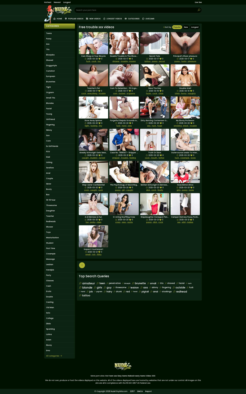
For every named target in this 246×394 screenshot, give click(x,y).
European (50, 76)
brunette (140, 283)
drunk (119, 291)
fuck (88, 61)
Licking (49, 162)
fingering (166, 287)
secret (162, 61)
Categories (133, 18)
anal (155, 291)
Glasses (50, 280)
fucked (122, 93)
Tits (47, 49)
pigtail (145, 291)
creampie (184, 158)
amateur (88, 283)
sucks (130, 222)
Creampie (50, 253)
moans (132, 61)
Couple (49, 178)
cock (94, 61)
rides (99, 222)
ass (148, 125)
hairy (109, 291)
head (135, 291)
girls (179, 190)
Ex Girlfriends (52, 146)
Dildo (48, 323)
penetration (115, 283)
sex (178, 222)
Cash (48, 286)
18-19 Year (50, 200)
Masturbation (52, 237)
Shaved (49, 60)
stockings (167, 291)
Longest (67, 2)
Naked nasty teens (136, 376)
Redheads (51, 221)
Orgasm (50, 92)
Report (148, 391)
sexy (130, 125)
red (128, 291)
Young (49, 114)
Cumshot (50, 71)
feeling (132, 158)
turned (102, 158)
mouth (154, 158)
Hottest (47, 2)
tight (87, 125)
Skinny (49, 130)
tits (161, 283)
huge (159, 125)
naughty (192, 93)
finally (160, 190)
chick (160, 93)
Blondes (50, 103)
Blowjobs (50, 55)
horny (183, 93)
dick (148, 190)
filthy (99, 254)
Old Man (50, 307)
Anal (48, 173)
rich (93, 254)
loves (193, 158)
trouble (124, 61)
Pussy (48, 38)
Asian (48, 339)
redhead (181, 291)
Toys (48, 232)
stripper (116, 158)
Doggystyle (51, 65)
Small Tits (50, 98)
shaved (171, 283)
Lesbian (49, 264)
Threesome (51, 205)
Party (48, 275)
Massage (50, 259)
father (161, 158)
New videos (94, 18)
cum (115, 93)
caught (85, 158)
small (88, 254)
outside (180, 287)
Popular (177, 27)
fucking (93, 125)
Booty (49, 189)
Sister (48, 184)
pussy (154, 61)
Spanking (50, 329)
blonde (87, 288)
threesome (120, 287)
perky (92, 222)
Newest (57, 2)
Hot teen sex (111, 376)
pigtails (99, 291)
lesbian (135, 287)
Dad (48, 157)
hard (124, 125)
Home (59, 18)
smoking (178, 125)
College (49, 318)
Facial (49, 108)
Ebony (49, 345)
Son (48, 135)
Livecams (149, 18)
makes (190, 222)
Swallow (50, 167)
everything (92, 93)
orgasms (131, 93)
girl (123, 190)
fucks (183, 61)
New (186, 27)
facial (181, 283)
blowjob (127, 283)
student (93, 158)
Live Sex (198, 2)
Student (49, 243)
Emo (48, 350)
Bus (47, 194)
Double (49, 296)
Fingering (50, 124)
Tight (48, 87)
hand (83, 291)
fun (87, 222)
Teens (49, 33)
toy (99, 61)
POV (48, 151)
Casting (49, 302)
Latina (49, 334)
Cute (48, 141)
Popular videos (75, 18)
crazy (117, 222)
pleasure (192, 61)
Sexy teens (122, 376)
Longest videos (114, 18)
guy (109, 287)
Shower (49, 227)
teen (102, 283)
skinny (155, 287)
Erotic (48, 291)
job (91, 291)
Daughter (50, 210)
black (185, 125)
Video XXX (150, 376)
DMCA (140, 391)
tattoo (147, 61)
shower (115, 61)
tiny (100, 125)
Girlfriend (50, 119)
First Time (50, 248)
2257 (132, 391)
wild (184, 222)
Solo (48, 313)
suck (100, 190)
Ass (47, 44)
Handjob (50, 270)
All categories (52, 356)
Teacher (50, 216)
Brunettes (50, 81)
